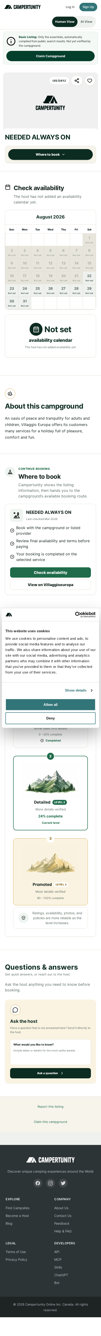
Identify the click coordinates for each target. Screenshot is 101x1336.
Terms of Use (16, 1252)
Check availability (50, 572)
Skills (58, 1267)
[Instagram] (50, 1183)
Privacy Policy (16, 1259)
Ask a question (47, 1073)
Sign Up (88, 7)
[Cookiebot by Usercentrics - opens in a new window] (75, 615)
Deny (50, 718)
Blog (9, 1223)
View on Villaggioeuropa (50, 584)
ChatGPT (61, 1275)
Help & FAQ (63, 1231)
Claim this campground (50, 1122)
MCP (58, 1259)
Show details (75, 690)
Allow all (50, 705)
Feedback (62, 1223)
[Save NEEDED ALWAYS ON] (90, 80)
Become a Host (17, 1216)
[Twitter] (63, 1183)
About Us (61, 1208)
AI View (86, 21)
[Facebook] (37, 1183)
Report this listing (50, 1106)
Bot (56, 1283)
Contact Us (62, 1216)
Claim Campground (50, 56)
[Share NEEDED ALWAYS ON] (77, 80)
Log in (70, 7)
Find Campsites (17, 1208)
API (56, 1252)
